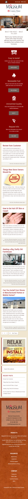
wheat (24, 284)
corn (7, 281)
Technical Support (14, 461)
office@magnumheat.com (14, 424)
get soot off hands (20, 240)
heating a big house (6, 282)
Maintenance (14, 456)
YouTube (8, 1)
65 (9, 333)
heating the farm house (21, 282)
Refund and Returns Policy (14, 463)
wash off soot (23, 243)
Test (14, 407)
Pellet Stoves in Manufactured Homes (19, 328)
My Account (17, 2)
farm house (16, 281)
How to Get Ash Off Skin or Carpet (10, 385)
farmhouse (23, 281)
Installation (14, 67)
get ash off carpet (8, 240)
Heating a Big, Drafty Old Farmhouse (10, 388)
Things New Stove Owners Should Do (11, 382)
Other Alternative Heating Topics (19, 163)
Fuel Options (14, 90)
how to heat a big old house (16, 284)
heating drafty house (13, 282)
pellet (22, 284)
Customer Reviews (14, 479)
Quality (13, 113)
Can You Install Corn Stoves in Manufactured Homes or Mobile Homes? (14, 292)
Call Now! (13, 136)
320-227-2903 (18, 420)
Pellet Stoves (10, 327)
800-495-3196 (11, 420)
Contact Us (14, 474)
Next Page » (14, 333)
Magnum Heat (14, 8)
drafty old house (11, 281)
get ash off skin (13, 240)
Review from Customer (12, 145)
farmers (20, 281)
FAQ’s (14, 481)
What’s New (14, 476)
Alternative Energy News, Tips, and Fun (15, 239)
